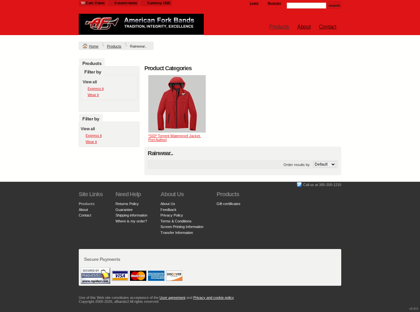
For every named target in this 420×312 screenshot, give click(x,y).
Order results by (297, 165)
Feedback (168, 210)
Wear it (93, 95)
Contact (327, 27)
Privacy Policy (171, 215)
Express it (96, 89)
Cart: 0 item (95, 3)
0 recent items (126, 3)
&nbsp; (177, 104)
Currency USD (158, 3)
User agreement (172, 298)
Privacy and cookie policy (213, 298)
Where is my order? (131, 221)
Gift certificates (229, 204)
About (304, 27)
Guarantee (124, 210)
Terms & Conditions (176, 221)
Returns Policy (127, 204)
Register (274, 3)
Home (93, 46)
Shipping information (131, 215)
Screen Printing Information (181, 227)
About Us (167, 204)
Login (254, 3)
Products (279, 27)
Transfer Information (176, 233)
